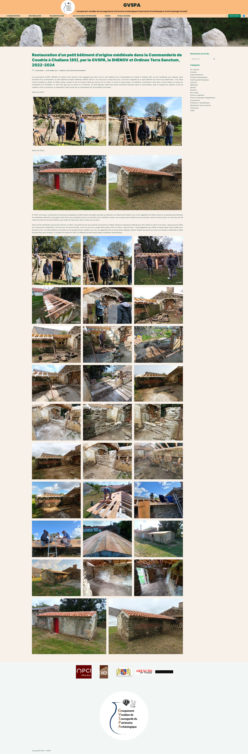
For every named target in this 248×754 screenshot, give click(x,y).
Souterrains (194, 108)
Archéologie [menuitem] (34, 16)
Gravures (193, 82)
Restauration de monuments (76, 70)
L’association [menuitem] (13, 16)
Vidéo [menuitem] (107, 16)
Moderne (193, 90)
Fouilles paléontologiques (199, 80)
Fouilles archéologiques (198, 77)
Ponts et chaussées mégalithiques (202, 98)
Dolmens (193, 72)
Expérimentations (196, 75)
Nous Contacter (234, 16)
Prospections (195, 100)
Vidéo (192, 110)
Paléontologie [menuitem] (57, 16)
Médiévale (63, 70)
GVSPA (132, 5)
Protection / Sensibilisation (200, 103)
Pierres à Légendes (197, 95)
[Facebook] (244, 16)
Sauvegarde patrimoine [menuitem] (84, 16)
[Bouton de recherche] (214, 59)
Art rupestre (194, 70)
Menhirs (193, 87)
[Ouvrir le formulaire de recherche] (226, 16)
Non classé (194, 93)
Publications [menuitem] (123, 16)
